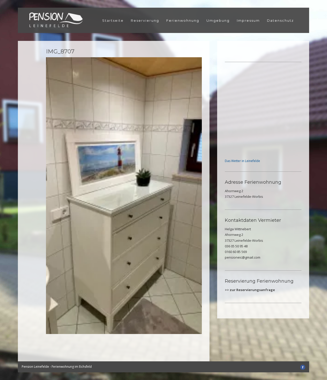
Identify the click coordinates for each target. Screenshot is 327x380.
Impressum (248, 20)
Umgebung (218, 20)
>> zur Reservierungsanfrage (250, 289)
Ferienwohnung (182, 20)
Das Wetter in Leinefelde (242, 161)
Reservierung (145, 20)
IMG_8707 (60, 51)
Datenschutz (280, 20)
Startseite (113, 20)
